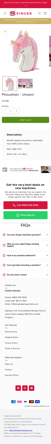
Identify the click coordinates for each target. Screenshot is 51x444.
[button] (5, 13)
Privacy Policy (11, 343)
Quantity (5, 106)
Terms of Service (12, 348)
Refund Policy (11, 332)
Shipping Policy (11, 337)
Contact (8, 369)
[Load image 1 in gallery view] (9, 83)
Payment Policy (11, 375)
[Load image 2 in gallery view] (25, 83)
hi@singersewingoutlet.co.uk (20, 430)
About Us (9, 364)
